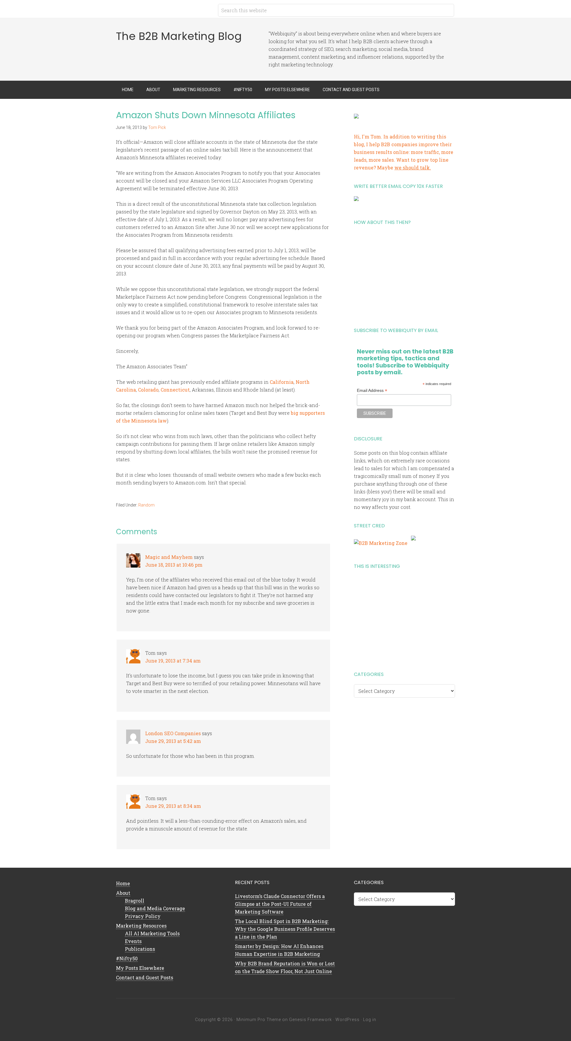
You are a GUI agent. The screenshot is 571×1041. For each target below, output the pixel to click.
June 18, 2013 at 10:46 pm (174, 565)
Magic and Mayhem (169, 557)
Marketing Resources (141, 925)
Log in (369, 1019)
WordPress (347, 1019)
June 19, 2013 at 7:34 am (173, 660)
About (123, 893)
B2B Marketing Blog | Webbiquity (163, 9)
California (282, 382)
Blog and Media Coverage (155, 908)
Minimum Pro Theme (258, 1019)
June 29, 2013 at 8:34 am (173, 806)
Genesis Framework (310, 1019)
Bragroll (134, 900)
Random (146, 505)
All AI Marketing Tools (152, 933)
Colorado (148, 390)
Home (123, 883)
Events (133, 941)
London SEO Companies (173, 733)
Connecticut (175, 390)
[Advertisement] (404, 274)
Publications (140, 949)
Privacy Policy (143, 916)
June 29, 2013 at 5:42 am (173, 741)
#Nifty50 (127, 958)
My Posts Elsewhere (140, 968)
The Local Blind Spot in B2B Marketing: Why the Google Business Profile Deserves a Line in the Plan (285, 929)
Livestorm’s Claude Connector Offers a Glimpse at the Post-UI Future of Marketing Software (280, 904)
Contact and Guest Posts (144, 977)
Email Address (372, 390)
